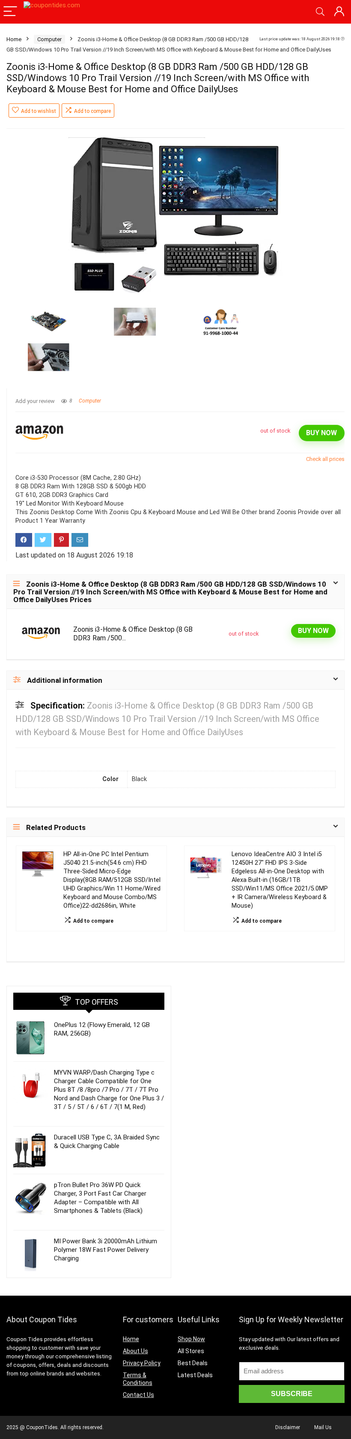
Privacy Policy (142, 1363)
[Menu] (10, 11)
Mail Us (323, 1427)
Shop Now (191, 1339)
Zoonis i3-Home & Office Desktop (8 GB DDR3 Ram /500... (133, 633)
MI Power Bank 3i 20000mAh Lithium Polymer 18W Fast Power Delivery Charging (105, 1249)
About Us (135, 1351)
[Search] (320, 11)
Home (13, 39)
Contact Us (138, 1394)
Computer (49, 39)
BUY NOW (321, 433)
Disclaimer (287, 1427)
